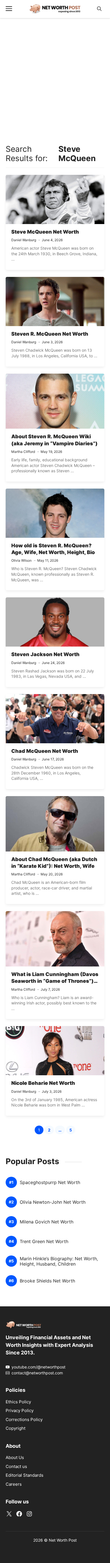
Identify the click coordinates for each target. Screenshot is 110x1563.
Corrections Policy (24, 1419)
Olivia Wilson (21, 560)
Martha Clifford (23, 452)
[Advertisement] (55, 80)
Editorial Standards (24, 1475)
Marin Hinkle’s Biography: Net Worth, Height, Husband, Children (59, 1261)
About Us (15, 1457)
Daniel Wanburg (23, 240)
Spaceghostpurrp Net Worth (50, 1182)
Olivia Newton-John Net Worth (52, 1202)
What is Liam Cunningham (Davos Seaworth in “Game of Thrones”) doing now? (54, 981)
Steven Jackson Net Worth (45, 654)
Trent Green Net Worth (44, 1241)
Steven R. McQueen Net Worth (49, 334)
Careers (14, 1484)
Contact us (16, 1466)
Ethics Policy (18, 1401)
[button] (99, 9)
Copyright (15, 1428)
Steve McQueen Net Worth (45, 232)
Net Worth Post (63, 1540)
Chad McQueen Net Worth (44, 751)
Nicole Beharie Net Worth (43, 1083)
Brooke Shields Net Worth (47, 1281)
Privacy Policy (20, 1410)
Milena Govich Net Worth (46, 1222)
